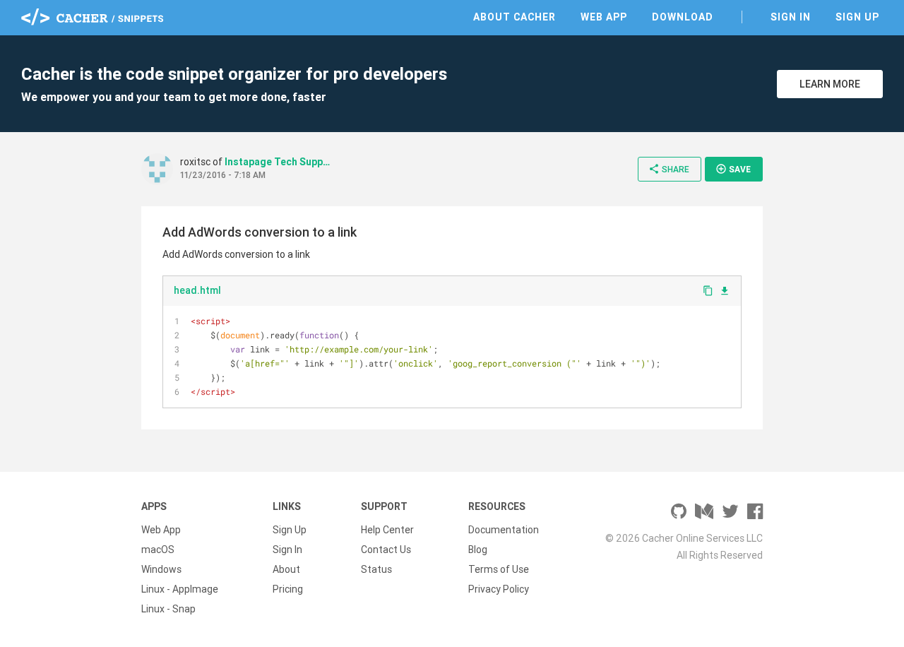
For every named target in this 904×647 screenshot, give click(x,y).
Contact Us (386, 549)
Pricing (288, 589)
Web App (604, 17)
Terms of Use (498, 569)
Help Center (387, 529)
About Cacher (514, 17)
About (286, 569)
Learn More (829, 84)
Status (376, 569)
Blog (477, 549)
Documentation (503, 529)
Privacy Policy (498, 589)
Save (733, 168)
